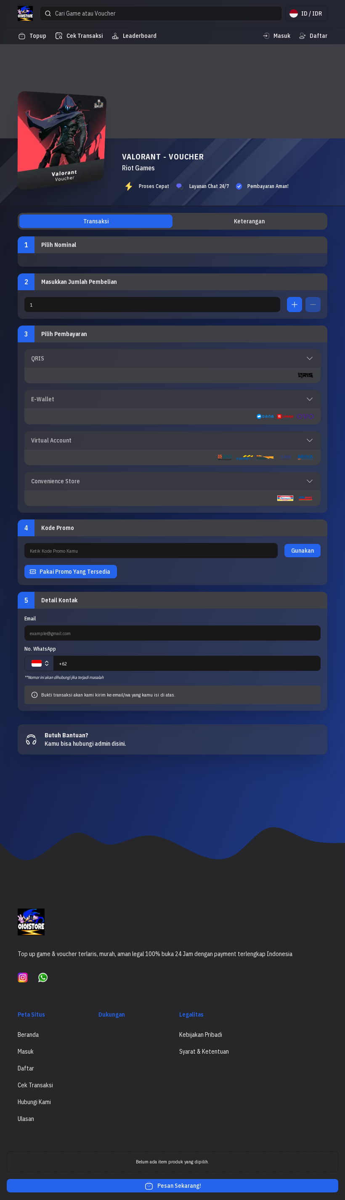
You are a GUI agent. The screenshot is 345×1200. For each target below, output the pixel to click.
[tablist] (172, 221)
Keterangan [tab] (249, 221)
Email (30, 618)
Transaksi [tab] (96, 221)
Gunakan (302, 550)
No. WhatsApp (40, 649)
